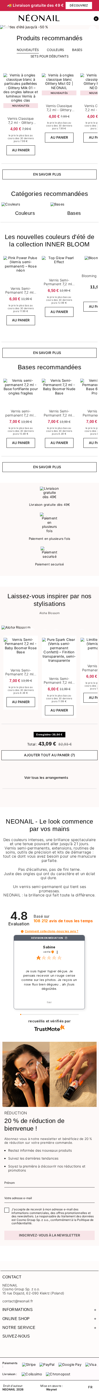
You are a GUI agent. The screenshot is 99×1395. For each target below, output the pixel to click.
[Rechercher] (73, 18)
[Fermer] (95, 6)
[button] (94, 18)
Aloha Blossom (49, 613)
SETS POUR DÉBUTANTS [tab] (49, 56)
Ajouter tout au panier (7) (49, 755)
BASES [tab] (77, 50)
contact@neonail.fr (17, 1301)
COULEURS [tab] (55, 50)
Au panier (21, 150)
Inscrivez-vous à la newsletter (49, 1235)
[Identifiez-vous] (84, 18)
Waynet (51, 1389)
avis (63, 921)
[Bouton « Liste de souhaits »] (35, 75)
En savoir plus (47, 174)
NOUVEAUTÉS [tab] (28, 50)
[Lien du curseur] (49, 27)
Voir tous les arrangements (46, 777)
